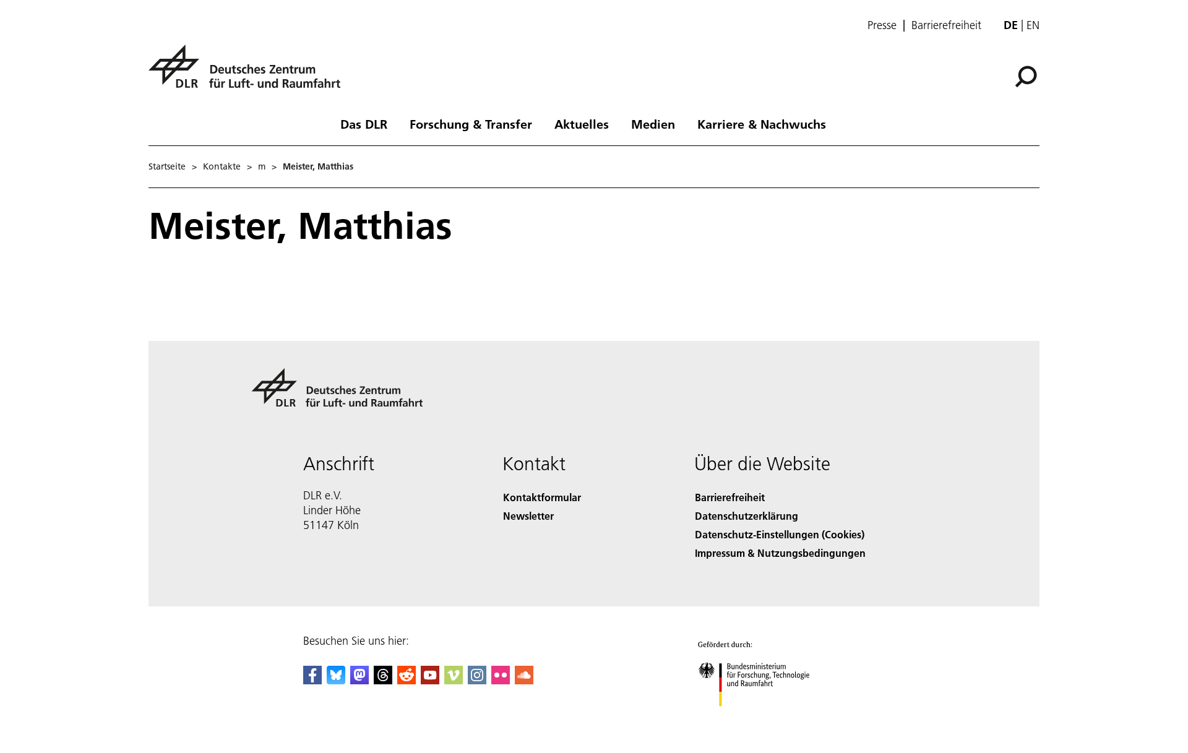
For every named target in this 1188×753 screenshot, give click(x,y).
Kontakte (222, 166)
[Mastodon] (359, 680)
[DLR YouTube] (430, 680)
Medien (653, 124)
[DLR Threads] (383, 680)
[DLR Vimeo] (453, 680)
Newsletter (528, 515)
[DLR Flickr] (500, 680)
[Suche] (1027, 75)
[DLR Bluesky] (336, 680)
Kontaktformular (542, 497)
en (1033, 25)
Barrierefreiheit (946, 25)
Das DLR (363, 124)
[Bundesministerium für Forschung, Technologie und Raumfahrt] (766, 719)
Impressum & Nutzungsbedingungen (780, 552)
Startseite (167, 166)
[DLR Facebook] (312, 680)
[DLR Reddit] (406, 680)
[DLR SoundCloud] (524, 680)
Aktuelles (581, 124)
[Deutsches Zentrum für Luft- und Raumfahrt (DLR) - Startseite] (249, 73)
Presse (882, 25)
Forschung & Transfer (471, 124)
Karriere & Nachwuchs (761, 124)
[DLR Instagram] (477, 680)
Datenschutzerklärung (746, 515)
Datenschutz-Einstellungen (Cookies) (779, 534)
